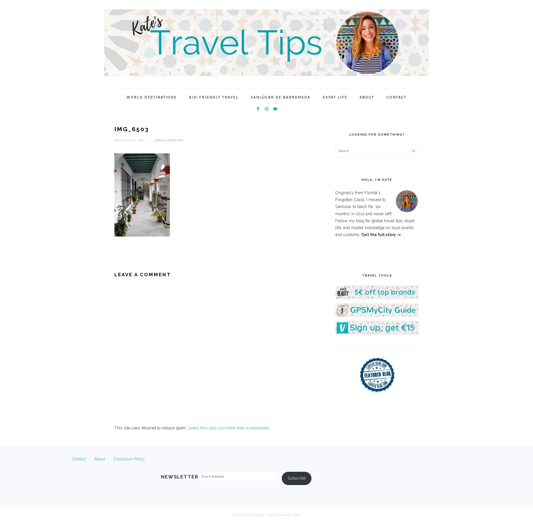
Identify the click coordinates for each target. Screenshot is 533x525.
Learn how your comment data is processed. (229, 428)
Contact (79, 459)
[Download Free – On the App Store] (377, 315)
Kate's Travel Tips (266, 42)
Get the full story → (381, 234)
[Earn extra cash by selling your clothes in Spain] (377, 333)
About (99, 459)
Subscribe (297, 478)
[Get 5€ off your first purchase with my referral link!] (377, 298)
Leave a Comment (169, 140)
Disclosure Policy (129, 459)
